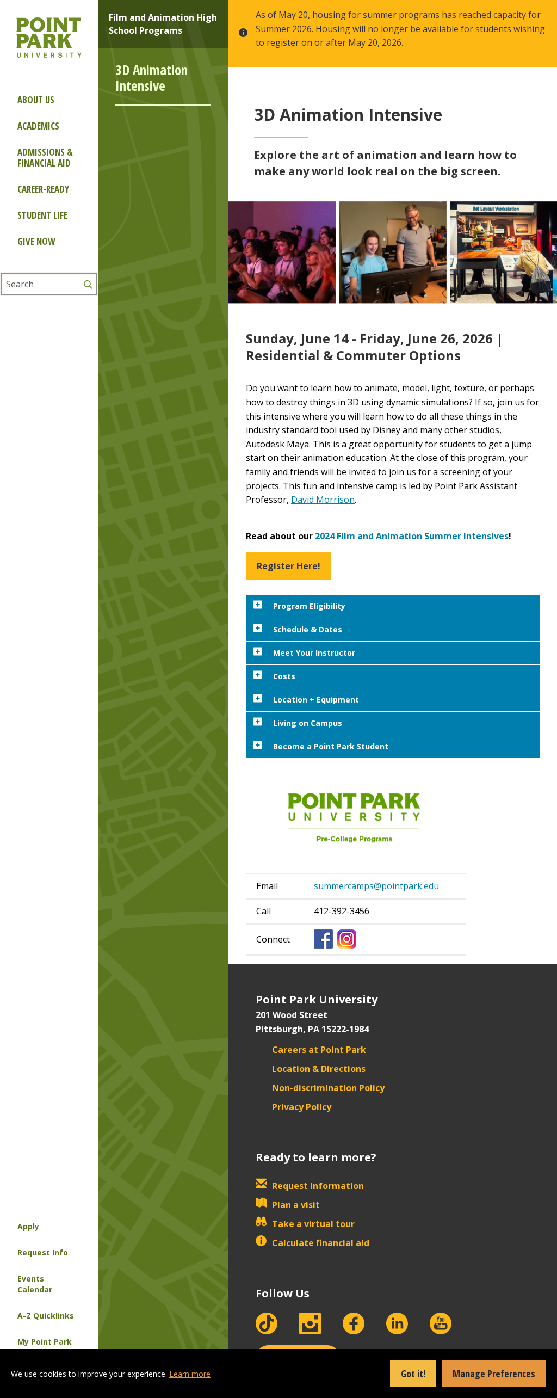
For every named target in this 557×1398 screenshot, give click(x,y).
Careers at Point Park (319, 1050)
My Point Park (44, 1342)
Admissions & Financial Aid (45, 157)
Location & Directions (319, 1069)
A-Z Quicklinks (45, 1315)
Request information (318, 1186)
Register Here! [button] (288, 566)
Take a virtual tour (313, 1224)
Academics (38, 126)
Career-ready (43, 189)
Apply (28, 1226)
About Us (35, 100)
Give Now (36, 241)
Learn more (190, 1374)
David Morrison (323, 500)
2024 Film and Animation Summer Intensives (412, 536)
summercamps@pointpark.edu (376, 886)
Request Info (42, 1252)
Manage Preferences (494, 1373)
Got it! (413, 1373)
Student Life (42, 215)
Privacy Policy (301, 1107)
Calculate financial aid (320, 1243)
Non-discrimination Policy (328, 1088)
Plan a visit (296, 1205)
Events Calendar (34, 1284)
